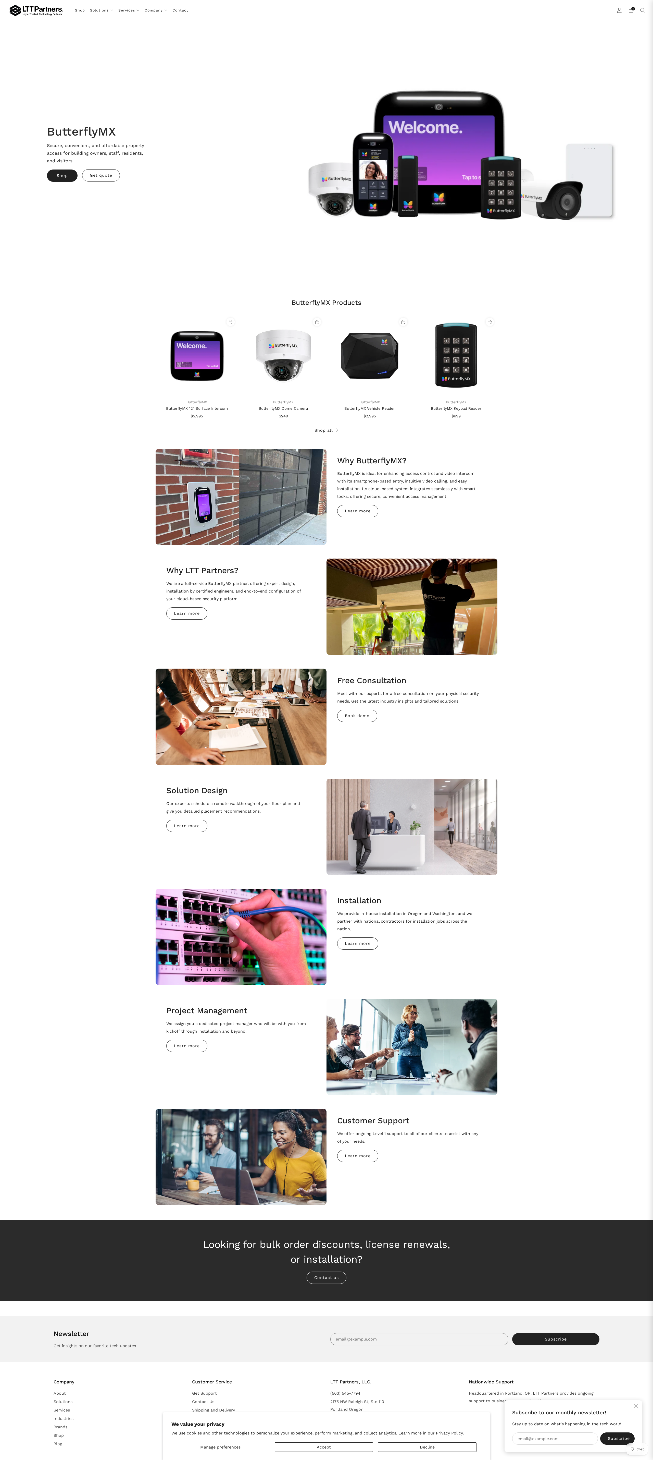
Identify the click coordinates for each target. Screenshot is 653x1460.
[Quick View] (231, 322)
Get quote (101, 175)
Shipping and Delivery (213, 1410)
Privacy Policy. (450, 1433)
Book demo (357, 715)
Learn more (358, 511)
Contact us (326, 1277)
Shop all (324, 430)
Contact (180, 10)
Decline (427, 1447)
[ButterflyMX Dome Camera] (283, 355)
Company (154, 10)
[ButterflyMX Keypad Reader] (456, 355)
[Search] (642, 10)
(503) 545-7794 (345, 1393)
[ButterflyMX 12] (197, 355)
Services (126, 10)
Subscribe (556, 1339)
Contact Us (203, 1401)
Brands (60, 1427)
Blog (58, 1443)
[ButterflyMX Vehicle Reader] (370, 355)
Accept (324, 1447)
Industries (63, 1418)
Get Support (204, 1393)
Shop (80, 10)
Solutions (99, 10)
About (60, 1393)
